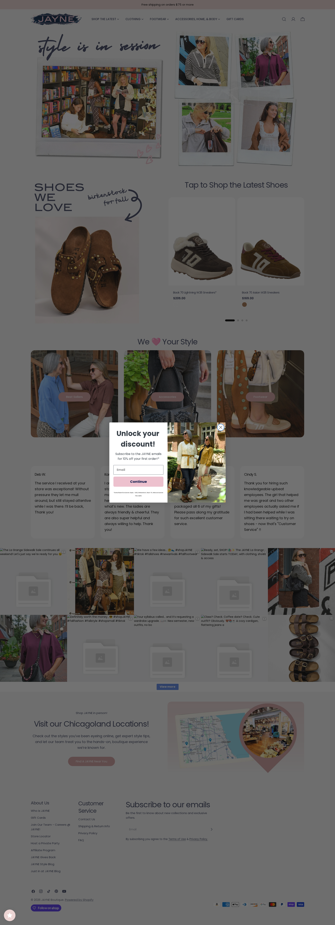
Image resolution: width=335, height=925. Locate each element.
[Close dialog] (220, 427)
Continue (138, 481)
